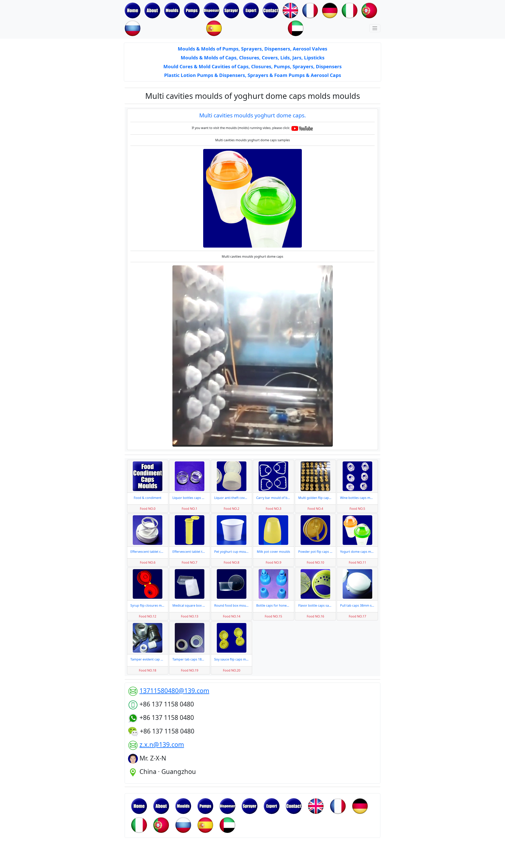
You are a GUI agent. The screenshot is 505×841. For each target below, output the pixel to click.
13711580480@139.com (174, 690)
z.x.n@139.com (161, 744)
